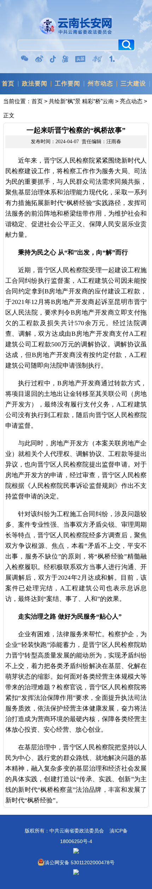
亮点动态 (131, 101)
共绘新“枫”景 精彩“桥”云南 (81, 101)
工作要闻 (67, 84)
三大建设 (133, 84)
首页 (8, 84)
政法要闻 (34, 84)
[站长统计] (76, 873)
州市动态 (100, 84)
